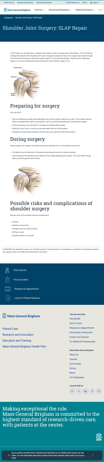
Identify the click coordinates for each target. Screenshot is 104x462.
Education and (17, 340)
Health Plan (8, 2)
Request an (82, 328)
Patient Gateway (71, 2)
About (74, 354)
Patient (10, 328)
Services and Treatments (59, 10)
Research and (18, 334)
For (77, 377)
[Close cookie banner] (93, 455)
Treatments (8, 18)
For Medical (82, 341)
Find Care (38, 10)
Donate (84, 2)
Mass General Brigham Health (24, 346)
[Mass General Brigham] (17, 9)
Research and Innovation (25, 2)
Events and (79, 337)
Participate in (81, 332)
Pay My (75, 318)
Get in (76, 323)
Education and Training (43, 2)
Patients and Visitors (84, 10)
